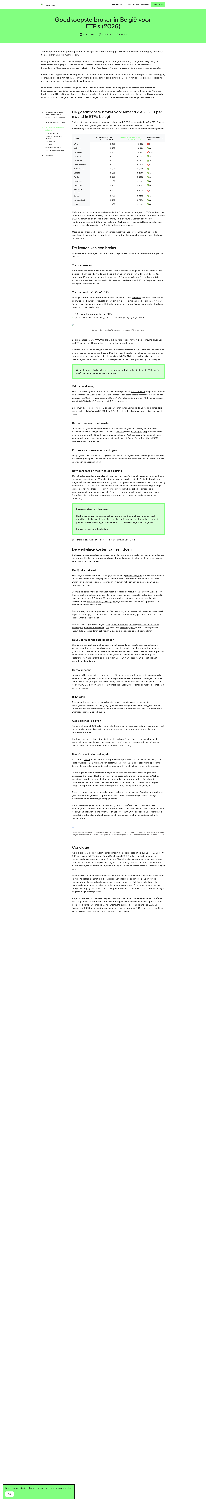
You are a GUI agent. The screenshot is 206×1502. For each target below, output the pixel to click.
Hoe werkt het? (117, 4)
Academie (145, 4)
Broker (76, 138)
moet (79, 356)
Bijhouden (48, 144)
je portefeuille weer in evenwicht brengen (132, 678)
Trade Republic (125, 353)
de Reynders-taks (119, 624)
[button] (158, 4)
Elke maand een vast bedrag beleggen (90, 645)
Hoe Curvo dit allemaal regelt (55, 150)
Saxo (103, 353)
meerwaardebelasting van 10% (106, 482)
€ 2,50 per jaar (138, 431)
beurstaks (136, 297)
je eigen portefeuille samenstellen (133, 591)
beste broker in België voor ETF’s (119, 539)
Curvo (87, 759)
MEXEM (154, 438)
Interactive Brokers (147, 394)
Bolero (97, 353)
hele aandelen (146, 651)
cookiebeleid (65, 1488)
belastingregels (127, 627)
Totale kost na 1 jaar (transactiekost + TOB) (130, 138)
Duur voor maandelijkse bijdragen (53, 137)
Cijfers (128, 4)
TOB (139, 349)
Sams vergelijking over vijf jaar (101, 601)
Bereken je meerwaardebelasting (92, 529)
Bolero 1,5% (115, 398)
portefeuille (113, 762)
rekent (160, 394)
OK (9, 1494)
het (86, 356)
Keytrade (97, 273)
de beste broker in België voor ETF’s (91, 97)
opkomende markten (82, 598)
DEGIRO (113, 353)
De (107, 627)
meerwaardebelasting (94, 627)
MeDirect (76, 212)
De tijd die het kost (51, 133)
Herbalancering (50, 141)
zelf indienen (107, 356)
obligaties (146, 595)
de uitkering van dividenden (85, 307)
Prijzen (136, 4)
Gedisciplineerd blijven (53, 147)
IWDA (91, 411)
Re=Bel (75, 441)
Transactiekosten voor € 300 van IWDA (104, 138)
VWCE (98, 411)
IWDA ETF (150, 122)
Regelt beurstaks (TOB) (153, 138)
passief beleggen (133, 575)
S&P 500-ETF (138, 391)
